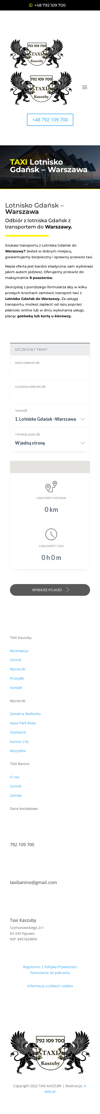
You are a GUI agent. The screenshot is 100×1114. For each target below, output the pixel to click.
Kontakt (16, 687)
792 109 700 (22, 844)
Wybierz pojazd (47, 590)
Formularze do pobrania (50, 972)
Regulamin (32, 967)
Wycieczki (17, 669)
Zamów (16, 795)
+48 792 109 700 (50, 5)
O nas (14, 777)
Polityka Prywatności (60, 967)
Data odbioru (25, 363)
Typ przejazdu (26, 434)
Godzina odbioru (28, 386)
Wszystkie (18, 750)
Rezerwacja (19, 650)
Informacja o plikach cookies (50, 986)
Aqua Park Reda (23, 723)
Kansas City (19, 741)
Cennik (15, 659)
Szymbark (18, 732)
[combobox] (50, 421)
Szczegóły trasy (31, 349)
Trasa (19, 410)
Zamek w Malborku (25, 713)
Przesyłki (17, 678)
